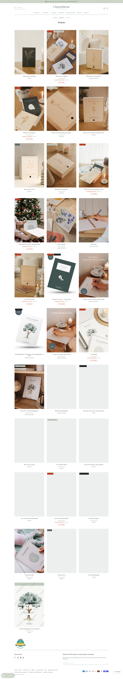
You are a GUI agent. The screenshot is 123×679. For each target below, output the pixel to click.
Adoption (61, 12)
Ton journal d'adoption (94, 518)
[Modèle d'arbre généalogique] (61, 387)
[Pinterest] (20, 658)
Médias (33, 670)
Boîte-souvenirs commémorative (93, 76)
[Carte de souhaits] (61, 220)
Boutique (37, 12)
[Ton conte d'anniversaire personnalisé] (29, 494)
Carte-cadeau (94, 244)
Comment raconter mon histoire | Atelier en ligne (93, 299)
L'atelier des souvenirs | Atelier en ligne (61, 354)
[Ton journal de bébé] (29, 551)
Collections (61, 17)
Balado (54, 12)
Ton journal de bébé (29, 575)
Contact (86, 12)
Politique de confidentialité (35, 672)
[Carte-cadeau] (93, 220)
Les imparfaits (94, 354)
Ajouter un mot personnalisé (29, 76)
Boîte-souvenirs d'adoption (29, 132)
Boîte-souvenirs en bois (29, 189)
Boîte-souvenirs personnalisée (61, 189)
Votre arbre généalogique (93, 575)
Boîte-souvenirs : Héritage (61, 76)
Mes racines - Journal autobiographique (29, 410)
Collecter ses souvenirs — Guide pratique (61, 299)
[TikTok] (23, 658)
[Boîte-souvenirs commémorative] (93, 52)
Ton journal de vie (61, 575)
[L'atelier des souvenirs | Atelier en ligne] (61, 330)
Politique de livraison (53, 670)
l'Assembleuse (21, 674)
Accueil (55, 17)
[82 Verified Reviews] (20, 649)
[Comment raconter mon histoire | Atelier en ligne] (93, 275)
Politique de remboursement (21, 672)
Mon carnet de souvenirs (29, 464)
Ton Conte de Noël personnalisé (61, 518)
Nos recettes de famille (61, 464)
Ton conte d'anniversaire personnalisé (29, 518)
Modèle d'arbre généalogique (61, 410)
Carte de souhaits (61, 244)
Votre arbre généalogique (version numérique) (29, 628)
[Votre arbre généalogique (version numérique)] (29, 605)
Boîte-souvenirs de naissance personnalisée (61, 132)
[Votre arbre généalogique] (93, 551)
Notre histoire (70, 12)
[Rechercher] (15, 7)
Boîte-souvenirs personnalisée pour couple (93, 189)
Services (45, 12)
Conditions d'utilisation (47, 672)
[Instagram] (18, 658)
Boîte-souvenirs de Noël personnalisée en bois (93, 132)
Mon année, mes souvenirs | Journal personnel (93, 410)
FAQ (46, 670)
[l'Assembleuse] (61, 7)
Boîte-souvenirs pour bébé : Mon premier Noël (29, 244)
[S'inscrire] (107, 663)
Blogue (79, 12)
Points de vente (26, 670)
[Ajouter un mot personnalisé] (29, 52)
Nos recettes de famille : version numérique (93, 464)
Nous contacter (18, 670)
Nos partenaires (40, 670)
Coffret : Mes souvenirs (29, 299)
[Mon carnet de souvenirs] (29, 440)
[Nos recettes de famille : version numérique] (93, 440)
